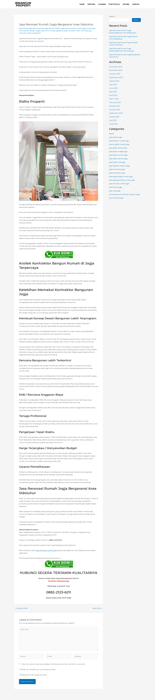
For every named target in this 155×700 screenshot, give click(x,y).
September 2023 (116, 77)
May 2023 (113, 92)
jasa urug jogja (114, 191)
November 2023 (115, 70)
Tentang (91, 4)
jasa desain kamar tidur (118, 148)
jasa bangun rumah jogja (119, 141)
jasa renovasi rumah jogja (75, 28)
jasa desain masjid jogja (118, 151)
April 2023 (113, 95)
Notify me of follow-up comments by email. (38, 669)
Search (112, 16)
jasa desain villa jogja (117, 162)
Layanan (102, 4)
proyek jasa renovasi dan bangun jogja (124, 194)
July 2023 (113, 85)
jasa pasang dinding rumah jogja (122, 180)
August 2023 (114, 81)
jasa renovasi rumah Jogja (46, 550)
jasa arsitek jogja (25, 28)
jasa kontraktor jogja (57, 28)
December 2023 (115, 67)
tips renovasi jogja (116, 198)
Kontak (135, 4)
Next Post (98, 608)
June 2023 (113, 88)
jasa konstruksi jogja (40, 28)
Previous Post (20, 608)
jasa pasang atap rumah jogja (120, 176)
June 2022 (113, 124)
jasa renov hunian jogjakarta (52, 31)
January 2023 (114, 106)
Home (82, 4)
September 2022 (116, 113)
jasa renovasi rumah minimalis (76, 31)
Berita (111, 134)
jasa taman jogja (115, 187)
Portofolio (114, 4)
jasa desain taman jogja (118, 159)
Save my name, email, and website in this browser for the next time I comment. (53, 664)
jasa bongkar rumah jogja (119, 144)
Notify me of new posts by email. (34, 675)
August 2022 (114, 117)
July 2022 (113, 120)
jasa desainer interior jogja (119, 166)
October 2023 (114, 74)
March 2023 (114, 99)
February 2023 (115, 102)
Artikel (126, 4)
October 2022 (114, 110)
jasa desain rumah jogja (118, 155)
